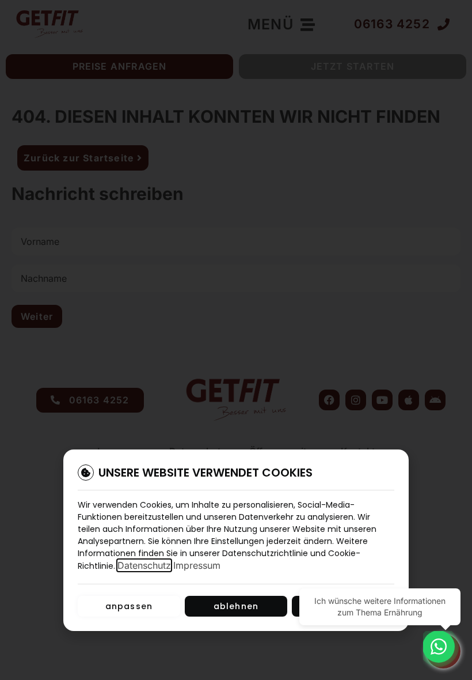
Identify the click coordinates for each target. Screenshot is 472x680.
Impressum (196, 565)
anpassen (129, 606)
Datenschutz (144, 565)
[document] (236, 340)
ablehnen (236, 606)
